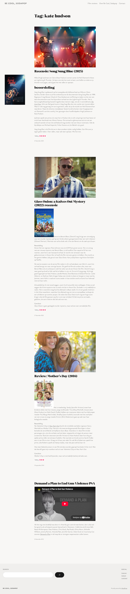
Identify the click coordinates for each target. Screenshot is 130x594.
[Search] (59, 575)
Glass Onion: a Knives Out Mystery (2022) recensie (59, 203)
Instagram (124, 573)
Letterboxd (124, 578)
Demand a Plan (45, 534)
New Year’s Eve (54, 426)
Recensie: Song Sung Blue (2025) (58, 71)
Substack (123, 576)
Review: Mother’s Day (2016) (55, 376)
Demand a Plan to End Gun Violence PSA (64, 483)
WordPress (124, 588)
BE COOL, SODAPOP (16, 3)
